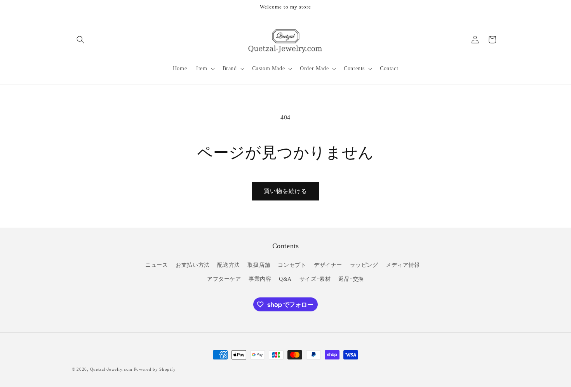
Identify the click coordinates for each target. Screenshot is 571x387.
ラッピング (364, 265)
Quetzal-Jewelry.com (111, 369)
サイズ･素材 (315, 279)
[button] (80, 39)
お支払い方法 (193, 265)
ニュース (156, 265)
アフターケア (224, 279)
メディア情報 (403, 265)
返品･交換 (351, 279)
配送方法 (228, 265)
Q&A (285, 279)
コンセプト (292, 265)
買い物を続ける (285, 191)
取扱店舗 (258, 265)
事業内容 (260, 279)
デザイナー (328, 265)
